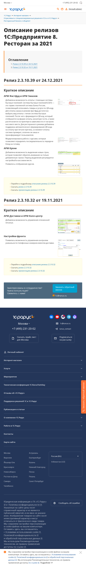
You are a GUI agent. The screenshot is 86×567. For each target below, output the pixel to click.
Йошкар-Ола (9, 462)
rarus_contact (65, 329)
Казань (32, 462)
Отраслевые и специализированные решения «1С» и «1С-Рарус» (30, 18)
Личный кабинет (15, 352)
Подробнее (45, 563)
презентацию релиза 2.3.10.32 (31, 271)
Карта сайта (9, 442)
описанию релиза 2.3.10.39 (43, 183)
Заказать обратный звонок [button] (64, 288)
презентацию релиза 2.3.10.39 (31, 190)
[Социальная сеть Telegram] (69, 317)
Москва (7, 453)
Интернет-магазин (21, 15)
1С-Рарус (7, 15)
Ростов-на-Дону (10, 476)
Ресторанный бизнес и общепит (17, 21)
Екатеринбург (35, 457)
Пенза (31, 472)
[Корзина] (62, 9)
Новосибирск (10, 472)
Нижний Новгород (37, 467)
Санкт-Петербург (36, 481)
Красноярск (9, 467)
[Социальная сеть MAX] (75, 317)
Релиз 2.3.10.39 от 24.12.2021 (25, 64)
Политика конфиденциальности (24, 504)
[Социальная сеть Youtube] (57, 317)
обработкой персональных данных (23, 538)
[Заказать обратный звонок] (81, 2)
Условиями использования (23, 532)
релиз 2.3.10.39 (24, 187)
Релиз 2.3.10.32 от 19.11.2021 (25, 67)
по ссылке (19, 546)
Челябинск (8, 486)
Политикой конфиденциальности (31, 557)
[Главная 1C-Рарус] (32, 9)
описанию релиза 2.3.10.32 (43, 264)
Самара (7, 481)
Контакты (8, 434)
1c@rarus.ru (61, 295)
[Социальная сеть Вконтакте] (51, 317)
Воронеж (8, 457)
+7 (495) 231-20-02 (70, 2)
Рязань (32, 476)
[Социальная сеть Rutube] (63, 317)
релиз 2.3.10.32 (24, 267)
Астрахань (33, 453)
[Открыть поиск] (58, 9)
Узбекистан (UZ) (58, 462)
